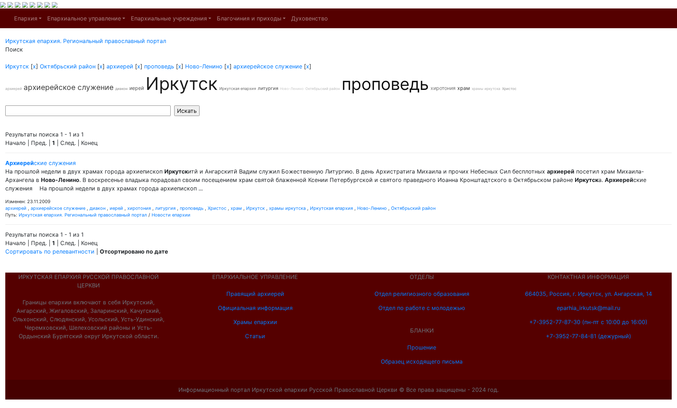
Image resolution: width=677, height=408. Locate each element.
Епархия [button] (25, 18)
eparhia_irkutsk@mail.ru (588, 307)
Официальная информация (255, 307)
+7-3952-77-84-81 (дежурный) (588, 336)
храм (463, 88)
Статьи (255, 336)
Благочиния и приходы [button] (249, 18)
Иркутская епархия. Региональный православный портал (83, 215)
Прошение (421, 347)
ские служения (40, 162)
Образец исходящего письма (422, 361)
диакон (121, 88)
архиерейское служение (267, 66)
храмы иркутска (486, 88)
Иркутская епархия (237, 88)
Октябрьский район (68, 66)
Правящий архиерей (255, 293)
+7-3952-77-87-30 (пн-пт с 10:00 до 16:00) (588, 321)
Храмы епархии (255, 321)
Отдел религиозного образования (421, 293)
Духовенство (309, 18)
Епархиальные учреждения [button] (169, 18)
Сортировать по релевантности (49, 251)
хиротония (443, 88)
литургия (268, 88)
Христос (509, 88)
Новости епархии (171, 215)
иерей (136, 88)
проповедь (159, 66)
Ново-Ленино (203, 66)
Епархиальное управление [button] (84, 18)
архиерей (119, 66)
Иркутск (17, 66)
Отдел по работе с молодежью (421, 307)
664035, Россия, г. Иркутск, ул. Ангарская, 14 (588, 293)
